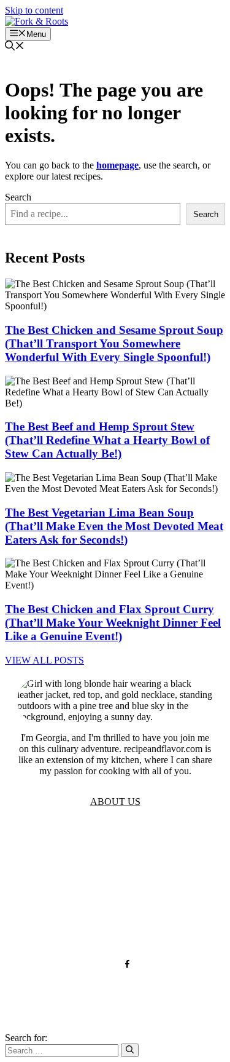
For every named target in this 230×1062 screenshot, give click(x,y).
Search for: (26, 1037)
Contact (115, 905)
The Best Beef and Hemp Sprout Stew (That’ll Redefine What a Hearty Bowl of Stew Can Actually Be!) (107, 440)
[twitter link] (103, 964)
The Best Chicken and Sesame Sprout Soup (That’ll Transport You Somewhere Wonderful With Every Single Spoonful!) (114, 343)
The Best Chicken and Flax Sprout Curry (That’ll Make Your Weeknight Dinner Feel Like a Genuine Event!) (113, 623)
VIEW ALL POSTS (44, 660)
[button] (15, 47)
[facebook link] (127, 964)
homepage (117, 165)
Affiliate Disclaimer (115, 924)
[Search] (130, 1050)
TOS (115, 850)
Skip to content (34, 10)
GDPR (115, 887)
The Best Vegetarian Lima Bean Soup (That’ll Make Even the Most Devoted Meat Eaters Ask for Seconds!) (114, 526)
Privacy (115, 868)
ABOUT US (115, 801)
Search (18, 197)
